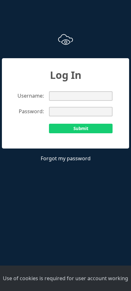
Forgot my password (66, 158)
